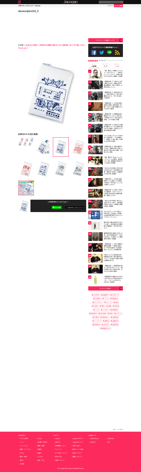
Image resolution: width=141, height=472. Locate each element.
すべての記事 (24, 438)
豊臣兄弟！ (105, 317)
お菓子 (96, 306)
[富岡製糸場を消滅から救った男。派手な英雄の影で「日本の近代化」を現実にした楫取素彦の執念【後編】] (95, 237)
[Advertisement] (35, 28)
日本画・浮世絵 (42, 442)
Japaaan (70, 2)
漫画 (109, 306)
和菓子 (40, 453)
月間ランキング (59, 460)
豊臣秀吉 (115, 317)
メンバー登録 (118, 6)
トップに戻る (119, 429)
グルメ (22, 453)
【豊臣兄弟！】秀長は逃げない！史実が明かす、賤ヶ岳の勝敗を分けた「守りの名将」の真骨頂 (113, 95)
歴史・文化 (41, 460)
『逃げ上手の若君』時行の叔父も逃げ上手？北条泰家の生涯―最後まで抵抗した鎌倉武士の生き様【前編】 (113, 171)
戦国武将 (115, 299)
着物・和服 (41, 446)
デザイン (118, 313)
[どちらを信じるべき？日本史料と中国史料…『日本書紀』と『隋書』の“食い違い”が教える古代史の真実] (95, 139)
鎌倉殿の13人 (106, 328)
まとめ (40, 438)
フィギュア (97, 321)
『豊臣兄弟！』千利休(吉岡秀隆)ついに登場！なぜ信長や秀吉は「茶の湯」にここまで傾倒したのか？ (113, 182)
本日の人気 (58, 457)
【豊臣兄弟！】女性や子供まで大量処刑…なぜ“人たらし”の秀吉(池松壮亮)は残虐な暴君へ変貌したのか (113, 192)
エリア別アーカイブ (61, 453)
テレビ (97, 310)
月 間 (117, 65)
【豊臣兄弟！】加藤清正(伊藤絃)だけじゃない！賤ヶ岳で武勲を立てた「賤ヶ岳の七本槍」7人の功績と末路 (113, 117)
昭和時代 (97, 325)
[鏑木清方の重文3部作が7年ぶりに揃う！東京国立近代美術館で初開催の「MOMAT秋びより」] (95, 226)
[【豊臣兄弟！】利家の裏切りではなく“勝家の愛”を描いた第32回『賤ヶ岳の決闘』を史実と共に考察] (95, 150)
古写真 (22, 464)
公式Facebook (94, 52)
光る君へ (106, 325)
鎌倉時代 (115, 321)
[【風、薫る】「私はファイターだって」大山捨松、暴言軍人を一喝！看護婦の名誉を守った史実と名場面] (95, 161)
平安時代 (98, 299)
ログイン (110, 6)
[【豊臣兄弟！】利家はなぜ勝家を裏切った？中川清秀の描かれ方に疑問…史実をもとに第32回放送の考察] (95, 128)
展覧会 (107, 321)
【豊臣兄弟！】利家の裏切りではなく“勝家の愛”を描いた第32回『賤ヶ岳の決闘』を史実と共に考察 (113, 149)
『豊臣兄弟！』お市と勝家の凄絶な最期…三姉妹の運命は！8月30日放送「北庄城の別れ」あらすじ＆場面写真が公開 (113, 247)
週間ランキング (77, 457)
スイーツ (109, 302)
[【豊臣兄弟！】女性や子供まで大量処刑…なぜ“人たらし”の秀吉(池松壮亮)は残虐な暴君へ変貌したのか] (95, 193)
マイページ (58, 449)
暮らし (22, 460)
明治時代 (94, 313)
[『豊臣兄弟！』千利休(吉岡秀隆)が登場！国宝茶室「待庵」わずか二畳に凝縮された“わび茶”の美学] (95, 107)
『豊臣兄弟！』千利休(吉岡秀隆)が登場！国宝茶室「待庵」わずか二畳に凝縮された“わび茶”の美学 (113, 106)
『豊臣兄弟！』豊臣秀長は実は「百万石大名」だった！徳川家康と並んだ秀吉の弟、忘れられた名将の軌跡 (113, 268)
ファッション (24, 446)
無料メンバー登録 (77, 449)
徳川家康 (103, 313)
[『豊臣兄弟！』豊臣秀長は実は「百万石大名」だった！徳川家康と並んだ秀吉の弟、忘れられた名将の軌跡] (95, 269)
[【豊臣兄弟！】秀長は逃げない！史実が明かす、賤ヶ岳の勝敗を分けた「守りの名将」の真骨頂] (95, 96)
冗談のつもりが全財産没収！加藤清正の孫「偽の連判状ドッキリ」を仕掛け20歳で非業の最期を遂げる (113, 257)
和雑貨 (40, 449)
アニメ (106, 299)
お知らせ (57, 442)
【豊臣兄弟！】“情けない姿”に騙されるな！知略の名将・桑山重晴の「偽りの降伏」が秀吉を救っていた (113, 84)
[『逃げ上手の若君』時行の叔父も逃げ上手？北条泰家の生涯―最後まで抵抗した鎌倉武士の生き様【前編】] (95, 172)
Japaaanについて (77, 442)
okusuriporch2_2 (28, 11)
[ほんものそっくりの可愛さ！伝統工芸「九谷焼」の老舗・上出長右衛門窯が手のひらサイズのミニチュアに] (95, 215)
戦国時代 (105, 295)
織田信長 (115, 310)
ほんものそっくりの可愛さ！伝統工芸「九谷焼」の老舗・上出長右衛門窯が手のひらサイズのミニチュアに (113, 214)
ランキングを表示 (105, 288)
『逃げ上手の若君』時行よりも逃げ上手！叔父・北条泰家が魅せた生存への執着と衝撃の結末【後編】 (113, 203)
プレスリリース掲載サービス (105, 40)
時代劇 (117, 306)
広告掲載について (60, 446)
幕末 (103, 306)
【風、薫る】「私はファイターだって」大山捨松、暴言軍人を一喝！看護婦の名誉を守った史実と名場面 (113, 160)
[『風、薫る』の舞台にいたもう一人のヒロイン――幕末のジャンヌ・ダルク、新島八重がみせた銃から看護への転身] (95, 74)
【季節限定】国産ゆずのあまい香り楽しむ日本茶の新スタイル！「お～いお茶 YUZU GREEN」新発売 (113, 279)
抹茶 (111, 313)
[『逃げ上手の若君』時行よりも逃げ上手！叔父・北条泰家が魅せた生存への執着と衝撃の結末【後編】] (95, 204)
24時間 (93, 65)
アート (22, 442)
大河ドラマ (115, 295)
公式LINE (109, 52)
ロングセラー (98, 302)
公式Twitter (101, 52)
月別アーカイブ (77, 453)
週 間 (105, 65)
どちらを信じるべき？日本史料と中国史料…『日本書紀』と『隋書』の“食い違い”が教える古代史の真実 (113, 138)
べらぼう (105, 310)
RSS (117, 52)
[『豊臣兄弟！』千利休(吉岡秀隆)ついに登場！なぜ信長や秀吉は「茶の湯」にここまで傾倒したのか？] (95, 182)
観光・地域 (23, 457)
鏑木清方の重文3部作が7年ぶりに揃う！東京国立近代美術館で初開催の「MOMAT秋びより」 (113, 225)
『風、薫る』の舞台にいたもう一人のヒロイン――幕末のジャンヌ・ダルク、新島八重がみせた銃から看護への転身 (113, 73)
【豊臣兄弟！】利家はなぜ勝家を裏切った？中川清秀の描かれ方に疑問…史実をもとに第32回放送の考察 (113, 127)
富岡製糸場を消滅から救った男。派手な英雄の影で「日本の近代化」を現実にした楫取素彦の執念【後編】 (113, 236)
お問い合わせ (76, 446)
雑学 (117, 302)
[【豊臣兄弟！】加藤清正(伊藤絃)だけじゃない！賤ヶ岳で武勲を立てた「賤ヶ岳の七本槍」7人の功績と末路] (95, 117)
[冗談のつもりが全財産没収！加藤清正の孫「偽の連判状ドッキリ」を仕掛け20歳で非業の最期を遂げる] (95, 258)
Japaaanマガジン (77, 438)
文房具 (96, 317)
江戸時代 (96, 295)
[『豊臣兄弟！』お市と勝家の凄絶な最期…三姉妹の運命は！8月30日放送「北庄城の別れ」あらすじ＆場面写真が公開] (95, 247)
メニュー (19, 2)
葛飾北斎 (115, 325)
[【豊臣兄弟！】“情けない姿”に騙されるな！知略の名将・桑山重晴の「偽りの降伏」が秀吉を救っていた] (95, 85)
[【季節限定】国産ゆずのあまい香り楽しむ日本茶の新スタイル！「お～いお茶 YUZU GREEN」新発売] (95, 280)
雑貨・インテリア (25, 449)
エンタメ (40, 457)
